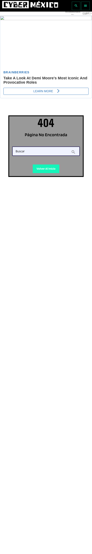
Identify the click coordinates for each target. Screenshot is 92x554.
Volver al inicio (46, 169)
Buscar (20, 151)
